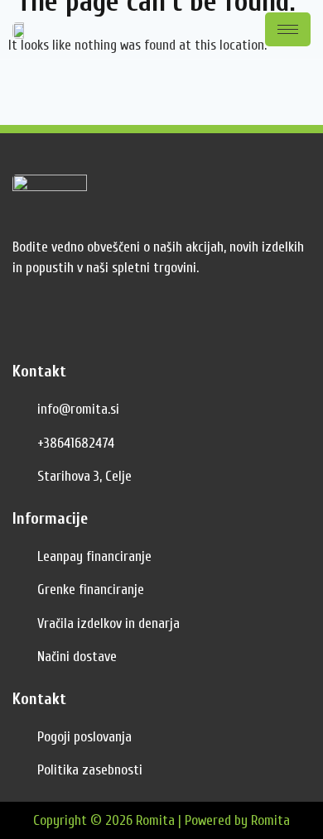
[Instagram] (66, 323)
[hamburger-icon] (288, 29)
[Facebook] (29, 323)
